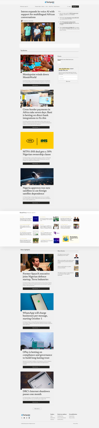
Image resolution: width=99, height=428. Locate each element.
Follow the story (35, 85)
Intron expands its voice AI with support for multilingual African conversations (38, 15)
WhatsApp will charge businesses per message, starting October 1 (35, 316)
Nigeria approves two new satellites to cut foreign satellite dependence (36, 191)
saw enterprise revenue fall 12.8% (72, 17)
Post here (71, 240)
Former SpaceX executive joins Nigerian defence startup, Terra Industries (36, 277)
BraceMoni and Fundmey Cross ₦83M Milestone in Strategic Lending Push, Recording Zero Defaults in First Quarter (66, 219)
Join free (68, 81)
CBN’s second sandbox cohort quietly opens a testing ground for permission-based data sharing (66, 261)
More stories (37, 408)
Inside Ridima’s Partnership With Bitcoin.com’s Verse (47, 241)
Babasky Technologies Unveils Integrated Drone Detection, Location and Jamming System (25, 241)
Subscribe (74, 6)
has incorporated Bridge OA (68, 27)
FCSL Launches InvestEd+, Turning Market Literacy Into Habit (25, 227)
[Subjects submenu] (44, 6)
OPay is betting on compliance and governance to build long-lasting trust (37, 355)
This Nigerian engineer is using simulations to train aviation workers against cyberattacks (66, 274)
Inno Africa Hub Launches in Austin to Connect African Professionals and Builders (66, 227)
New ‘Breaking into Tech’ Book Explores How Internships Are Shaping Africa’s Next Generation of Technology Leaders (26, 233)
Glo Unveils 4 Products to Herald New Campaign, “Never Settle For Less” (46, 219)
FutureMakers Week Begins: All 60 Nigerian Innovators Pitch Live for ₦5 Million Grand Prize (26, 219)
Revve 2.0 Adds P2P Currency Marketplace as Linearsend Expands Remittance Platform (46, 233)
